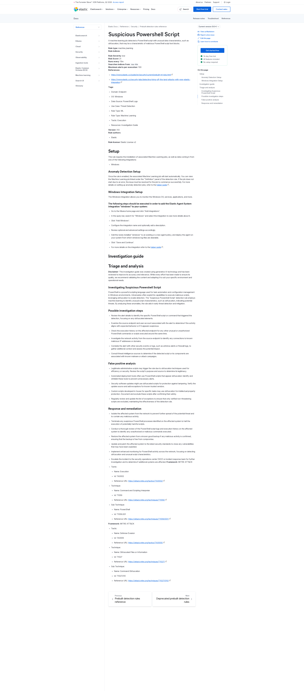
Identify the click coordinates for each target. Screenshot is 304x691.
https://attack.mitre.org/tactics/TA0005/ (145, 542)
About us (199, 2)
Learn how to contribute (209, 41)
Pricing (146, 9)
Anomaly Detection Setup (124, 171)
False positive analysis (122, 363)
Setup (113, 151)
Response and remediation (124, 408)
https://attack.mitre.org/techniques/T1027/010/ (148, 580)
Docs (153, 9)
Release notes (199, 18)
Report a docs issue (207, 35)
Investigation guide (126, 256)
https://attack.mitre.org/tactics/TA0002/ (145, 481)
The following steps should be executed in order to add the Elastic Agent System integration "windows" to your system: (150, 205)
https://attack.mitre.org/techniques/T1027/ (146, 561)
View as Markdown (207, 31)
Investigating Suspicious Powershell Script (134, 287)
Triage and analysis (125, 266)
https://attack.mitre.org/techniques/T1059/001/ (148, 519)
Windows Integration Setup (125, 192)
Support (216, 2)
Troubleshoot (213, 18)
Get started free (212, 50)
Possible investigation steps (125, 310)
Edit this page (205, 38)
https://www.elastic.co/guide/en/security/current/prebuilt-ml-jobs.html (141, 75)
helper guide (162, 185)
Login (228, 2)
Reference (226, 18)
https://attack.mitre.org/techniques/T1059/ (146, 500)
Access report (118, 2)
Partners (208, 2)
